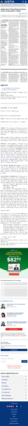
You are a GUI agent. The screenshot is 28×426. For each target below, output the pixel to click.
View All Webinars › (14, 329)
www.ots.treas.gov (6, 157)
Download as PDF (23, 13)
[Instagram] (13, 406)
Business (4, 383)
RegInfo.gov (7, 140)
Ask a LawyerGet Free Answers (6, 342)
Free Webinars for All (7, 301)
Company (14, 414)
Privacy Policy (14, 421)
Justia (2, 4)
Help (14, 416)
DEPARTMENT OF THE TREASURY (11, 88)
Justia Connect (14, 409)
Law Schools (5, 386)
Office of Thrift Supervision (10, 90)
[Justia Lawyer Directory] (20, 406)
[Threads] (15, 406)
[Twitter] (19, 406)
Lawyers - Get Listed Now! (14, 366)
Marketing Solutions (7, 398)
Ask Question (14, 350)
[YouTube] (9, 406)
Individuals (5, 379)
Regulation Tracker (8, 4)
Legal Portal (14, 411)
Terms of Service (14, 418)
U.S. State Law (6, 392)
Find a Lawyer (5, 355)
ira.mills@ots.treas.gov (8, 168)
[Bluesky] (17, 406)
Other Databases (6, 395)
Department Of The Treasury (18, 4)
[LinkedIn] (7, 406)
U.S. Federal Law (6, 389)
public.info (4, 162)
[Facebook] (11, 406)
